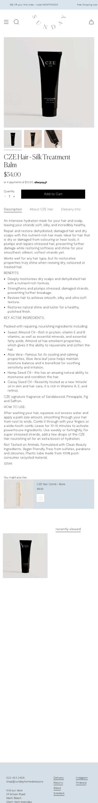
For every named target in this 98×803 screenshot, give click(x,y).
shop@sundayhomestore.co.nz (24, 781)
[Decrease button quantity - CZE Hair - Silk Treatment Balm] (5, 196)
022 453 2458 (15, 777)
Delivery (59, 777)
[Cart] (91, 22)
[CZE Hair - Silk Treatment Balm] (25, 555)
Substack (59, 793)
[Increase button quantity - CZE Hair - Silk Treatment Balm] (13, 196)
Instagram (82, 777)
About (57, 788)
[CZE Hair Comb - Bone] (18, 494)
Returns (58, 782)
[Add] (40, 498)
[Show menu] (6, 22)
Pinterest (81, 782)
